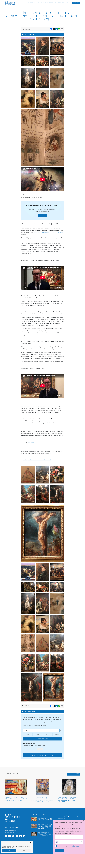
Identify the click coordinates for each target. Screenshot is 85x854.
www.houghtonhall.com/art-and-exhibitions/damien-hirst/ (37, 459)
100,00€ (47, 734)
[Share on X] (54, 29)
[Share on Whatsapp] (59, 29)
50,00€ (37, 734)
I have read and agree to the (68, 846)
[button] (30, 843)
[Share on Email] (62, 29)
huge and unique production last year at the (48, 232)
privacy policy (75, 846)
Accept (9, 850)
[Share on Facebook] (51, 29)
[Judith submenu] (70, 2)
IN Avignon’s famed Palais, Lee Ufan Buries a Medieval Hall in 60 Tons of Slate (42, 799)
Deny (24, 850)
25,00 (27, 734)
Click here (42, 216)
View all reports (73, 773)
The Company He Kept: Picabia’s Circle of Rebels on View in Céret (68, 799)
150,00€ (57, 734)
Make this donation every (31, 749)
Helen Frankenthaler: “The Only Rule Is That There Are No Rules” (16, 799)
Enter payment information (42, 755)
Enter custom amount (42, 738)
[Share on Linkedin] (56, 29)
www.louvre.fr (31, 442)
